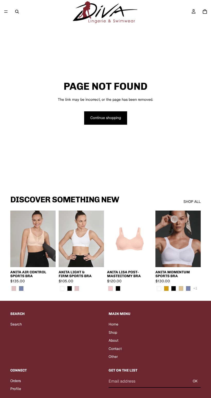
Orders (15, 380)
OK (195, 381)
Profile (15, 389)
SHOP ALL (192, 201)
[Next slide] (50, 239)
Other (113, 357)
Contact (115, 348)
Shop (113, 332)
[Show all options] (195, 288)
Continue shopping (105, 117)
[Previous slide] (16, 239)
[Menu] (6, 11)
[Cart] (204, 11)
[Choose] (47, 259)
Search (16, 324)
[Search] (17, 11)
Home (113, 324)
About (113, 340)
